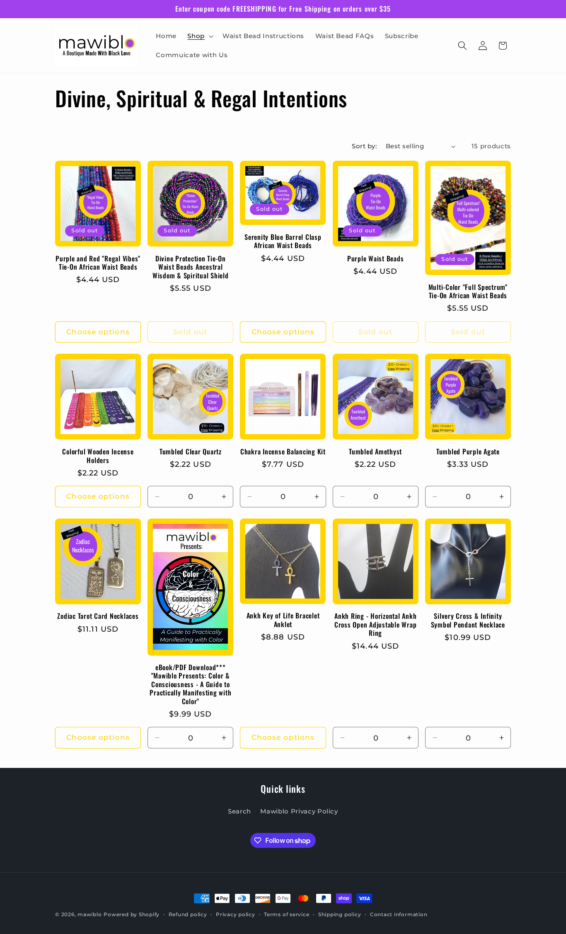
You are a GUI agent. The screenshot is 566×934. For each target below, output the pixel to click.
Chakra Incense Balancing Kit (283, 451)
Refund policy (188, 914)
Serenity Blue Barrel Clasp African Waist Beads (283, 241)
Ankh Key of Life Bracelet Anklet (283, 619)
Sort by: (364, 146)
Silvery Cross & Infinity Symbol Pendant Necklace (468, 620)
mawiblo (89, 914)
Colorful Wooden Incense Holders (97, 455)
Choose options (97, 332)
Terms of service (286, 914)
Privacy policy (235, 914)
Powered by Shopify (132, 914)
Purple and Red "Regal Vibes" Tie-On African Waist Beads (98, 262)
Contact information (399, 914)
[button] (199, 36)
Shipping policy (339, 914)
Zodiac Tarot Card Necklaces (97, 616)
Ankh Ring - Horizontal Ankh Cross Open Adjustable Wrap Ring (375, 624)
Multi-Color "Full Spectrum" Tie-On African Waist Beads (468, 291)
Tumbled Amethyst (375, 451)
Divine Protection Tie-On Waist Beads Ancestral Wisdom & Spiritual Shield (190, 267)
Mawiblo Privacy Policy (299, 811)
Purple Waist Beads (375, 258)
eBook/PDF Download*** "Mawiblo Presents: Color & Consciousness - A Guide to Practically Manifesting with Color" (190, 684)
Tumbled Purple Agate (468, 451)
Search (239, 811)
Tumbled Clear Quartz (191, 451)
